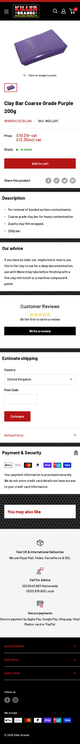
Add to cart (40, 163)
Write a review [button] (40, 331)
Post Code (11, 390)
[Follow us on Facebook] (7, 700)
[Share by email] (73, 180)
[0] (72, 11)
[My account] (63, 11)
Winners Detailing (18, 121)
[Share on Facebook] (48, 180)
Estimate (17, 416)
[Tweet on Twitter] (65, 180)
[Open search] (55, 11)
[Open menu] (6, 11)
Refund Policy (13, 435)
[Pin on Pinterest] (57, 180)
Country (9, 370)
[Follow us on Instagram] (15, 700)
